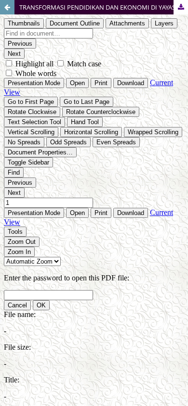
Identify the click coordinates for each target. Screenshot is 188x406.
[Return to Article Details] (7, 7)
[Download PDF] (181, 7)
